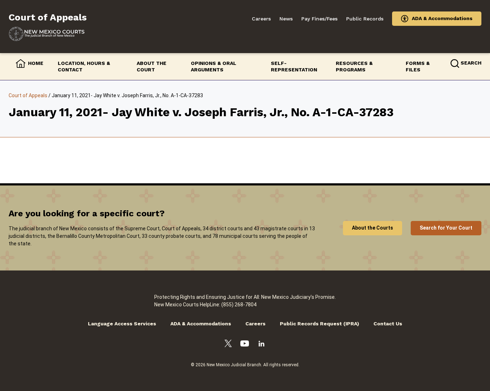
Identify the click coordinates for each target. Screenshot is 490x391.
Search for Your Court (446, 228)
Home (35, 63)
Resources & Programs (354, 66)
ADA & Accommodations (442, 18)
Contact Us (387, 323)
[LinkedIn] (261, 345)
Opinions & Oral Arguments (213, 66)
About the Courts (372, 228)
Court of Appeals (28, 95)
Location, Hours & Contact (84, 66)
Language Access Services (122, 323)
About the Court (151, 66)
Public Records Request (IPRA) (319, 323)
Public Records (364, 19)
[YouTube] (244, 344)
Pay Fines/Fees (319, 19)
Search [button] (471, 63)
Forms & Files (418, 66)
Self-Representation (294, 66)
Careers (261, 19)
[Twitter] (228, 344)
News (286, 19)
